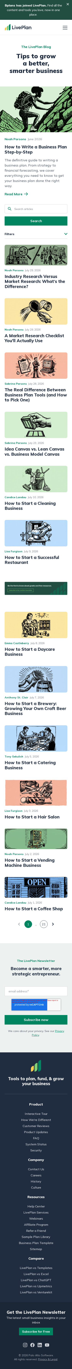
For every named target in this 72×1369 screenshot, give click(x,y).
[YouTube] (47, 1345)
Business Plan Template (36, 1243)
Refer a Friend (36, 1231)
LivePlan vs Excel (36, 1274)
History (36, 1181)
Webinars (36, 1218)
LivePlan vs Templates (36, 1268)
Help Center (36, 1206)
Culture (36, 1187)
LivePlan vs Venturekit (36, 1292)
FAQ (36, 1138)
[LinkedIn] (40, 1345)
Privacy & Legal (47, 1359)
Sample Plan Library (36, 1237)
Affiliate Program (36, 1224)
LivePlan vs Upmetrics (36, 1286)
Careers (36, 1175)
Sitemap (36, 1249)
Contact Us (36, 1169)
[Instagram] (25, 1345)
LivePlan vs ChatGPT (36, 1280)
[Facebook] (32, 1345)
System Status (36, 1144)
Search (36, 221)
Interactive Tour (36, 1114)
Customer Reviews (36, 1126)
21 (44, 924)
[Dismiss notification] (67, 4)
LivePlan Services (36, 1212)
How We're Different (36, 1120)
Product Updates (36, 1132)
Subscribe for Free (36, 1331)
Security (36, 1150)
